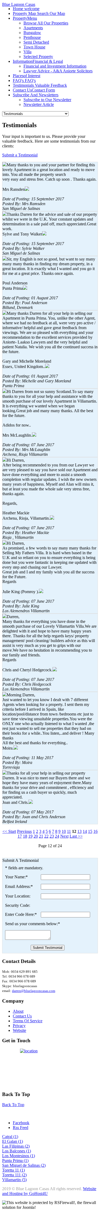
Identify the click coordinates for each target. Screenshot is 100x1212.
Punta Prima (13, 1160)
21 (41, 836)
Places (26, 75)
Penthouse (32, 37)
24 (57, 836)
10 (64, 831)
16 (95, 831)
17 (20, 836)
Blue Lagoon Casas (18, 4)
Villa (27, 51)
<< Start (9, 831)
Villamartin (12, 1179)
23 (52, 836)
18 (25, 836)
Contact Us (34, 90)
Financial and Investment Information (54, 66)
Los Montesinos (16, 1155)
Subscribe (35, 95)
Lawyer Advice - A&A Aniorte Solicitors (58, 71)
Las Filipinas (13, 1146)
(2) (27, 1146)
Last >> (76, 836)
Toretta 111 (12, 1175)
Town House (34, 47)
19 (30, 836)
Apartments (33, 28)
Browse (45, 23)
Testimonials (40, 85)
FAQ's (24, 80)
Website (19, 1030)
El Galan (10, 1141)
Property (25, 18)
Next (64, 836)
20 (36, 836)
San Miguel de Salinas (21, 1165)
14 (85, 831)
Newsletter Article (38, 104)
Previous (24, 831)
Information (38, 61)
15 (90, 831)
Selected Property (38, 56)
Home (26, 8)
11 (69, 831)
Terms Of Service (27, 1021)
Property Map (39, 13)
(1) (15, 1136)
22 (46, 836)
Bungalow (32, 32)
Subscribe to (47, 99)
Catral (7, 1136)
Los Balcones (14, 1151)
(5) (24, 1179)
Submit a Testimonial (20, 155)
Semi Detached (36, 42)
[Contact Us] (50, 1067)
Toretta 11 (11, 1170)
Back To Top (13, 1104)
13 (79, 831)
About (18, 1011)
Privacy (19, 1025)
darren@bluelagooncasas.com (33, 991)
